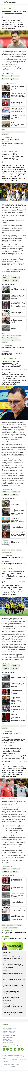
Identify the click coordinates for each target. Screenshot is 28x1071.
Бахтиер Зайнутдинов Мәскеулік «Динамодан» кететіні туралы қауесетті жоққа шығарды (13, 999)
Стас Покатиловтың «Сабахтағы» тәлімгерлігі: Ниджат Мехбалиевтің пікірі (13, 992)
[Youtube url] (11, 1049)
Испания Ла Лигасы (8, 1029)
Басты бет (4, 8)
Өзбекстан (19, 925)
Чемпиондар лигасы (20, 132)
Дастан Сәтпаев (5, 340)
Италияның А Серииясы (9, 1032)
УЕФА (8, 335)
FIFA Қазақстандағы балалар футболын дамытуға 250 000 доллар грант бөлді (13, 939)
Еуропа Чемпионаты (8, 1042)
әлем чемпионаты (6, 132)
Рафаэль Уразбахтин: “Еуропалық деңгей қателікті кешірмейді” (11, 354)
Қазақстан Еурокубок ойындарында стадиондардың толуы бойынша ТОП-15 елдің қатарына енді (13, 966)
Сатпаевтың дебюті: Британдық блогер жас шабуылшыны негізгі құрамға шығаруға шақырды (14, 958)
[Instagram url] (7, 1049)
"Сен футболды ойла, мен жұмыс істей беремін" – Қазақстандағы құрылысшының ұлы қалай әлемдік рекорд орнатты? (13, 741)
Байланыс (19, 1064)
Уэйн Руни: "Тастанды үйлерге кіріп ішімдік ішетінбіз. (12, 144)
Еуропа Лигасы (6, 1039)
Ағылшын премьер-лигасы (9, 1028)
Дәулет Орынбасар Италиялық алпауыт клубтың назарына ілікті (13, 1013)
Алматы (16, 337)
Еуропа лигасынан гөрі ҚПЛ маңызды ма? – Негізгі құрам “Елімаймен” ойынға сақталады (13, 564)
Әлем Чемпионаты (7, 1040)
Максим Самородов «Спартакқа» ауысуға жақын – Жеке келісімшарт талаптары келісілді (13, 1006)
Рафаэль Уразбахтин (15, 340)
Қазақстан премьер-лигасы (10, 1026)
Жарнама (13, 1066)
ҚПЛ (3, 726)
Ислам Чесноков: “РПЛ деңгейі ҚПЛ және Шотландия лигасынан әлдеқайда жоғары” (13, 986)
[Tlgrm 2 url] (22, 1049)
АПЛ (13, 132)
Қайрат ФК (9, 337)
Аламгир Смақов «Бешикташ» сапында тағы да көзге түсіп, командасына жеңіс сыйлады (14, 980)
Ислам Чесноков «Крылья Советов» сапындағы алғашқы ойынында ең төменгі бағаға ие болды (13, 973)
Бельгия (4, 337)
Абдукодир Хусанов (13, 927)
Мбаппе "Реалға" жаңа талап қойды (10, 139)
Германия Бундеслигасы (9, 1031)
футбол (3, 335)
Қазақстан (4, 342)
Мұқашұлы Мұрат (7, 17)
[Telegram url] (15, 1049)
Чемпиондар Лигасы (8, 1037)
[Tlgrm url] (18, 1049)
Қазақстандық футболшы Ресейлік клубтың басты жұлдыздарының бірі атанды (12, 348)
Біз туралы (13, 1064)
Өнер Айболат (7, 162)
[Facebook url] (3, 1049)
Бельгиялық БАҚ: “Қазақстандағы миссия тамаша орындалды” (12, 558)
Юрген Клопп (5, 134)
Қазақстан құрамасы (16, 335)
